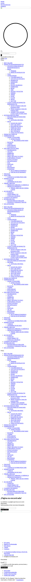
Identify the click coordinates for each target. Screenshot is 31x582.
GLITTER (13, 101)
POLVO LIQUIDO (12, 159)
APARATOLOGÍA (9, 178)
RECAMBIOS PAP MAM (21, 140)
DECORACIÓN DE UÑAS (11, 148)
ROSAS (13, 83)
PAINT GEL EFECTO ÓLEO (15, 156)
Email (2, 562)
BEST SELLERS (8, 63)
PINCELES (10, 164)
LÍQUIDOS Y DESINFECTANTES (16, 202)
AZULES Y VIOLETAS (17, 91)
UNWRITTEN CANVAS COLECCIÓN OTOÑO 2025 (19, 112)
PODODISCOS (11, 147)
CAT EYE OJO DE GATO (18, 79)
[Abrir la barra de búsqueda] (1, 51)
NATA (9, 121)
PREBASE (13, 71)
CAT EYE (9, 151)
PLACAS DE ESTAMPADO (18, 172)
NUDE (12, 96)
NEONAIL (10, 118)
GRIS (12, 90)
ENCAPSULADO (12, 161)
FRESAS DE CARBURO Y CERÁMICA (18, 185)
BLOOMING (11, 167)
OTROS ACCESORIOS (13, 196)
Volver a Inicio (5, 509)
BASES (9, 69)
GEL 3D (9, 166)
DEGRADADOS (11, 150)
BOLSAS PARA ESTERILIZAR (15, 200)
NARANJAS (14, 82)
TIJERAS (9, 143)
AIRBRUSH (10, 153)
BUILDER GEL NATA (17, 126)
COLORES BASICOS (16, 77)
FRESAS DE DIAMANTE (14, 186)
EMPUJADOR (11, 145)
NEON (13, 99)
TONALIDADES (12, 75)
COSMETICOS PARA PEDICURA (16, 177)
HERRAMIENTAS (9, 136)
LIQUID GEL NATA (16, 123)
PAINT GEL (10, 155)
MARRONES (14, 86)
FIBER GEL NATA (16, 128)
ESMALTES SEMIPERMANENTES (14, 64)
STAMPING (10, 169)
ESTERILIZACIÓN (9, 199)
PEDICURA (7, 175)
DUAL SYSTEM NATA (17, 132)
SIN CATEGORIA (9, 204)
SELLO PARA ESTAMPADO (18, 170)
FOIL (8, 162)
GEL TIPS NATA (15, 131)
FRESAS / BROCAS (9, 183)
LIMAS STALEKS (15, 139)
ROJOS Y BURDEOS (16, 85)
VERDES (13, 93)
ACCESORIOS (8, 191)
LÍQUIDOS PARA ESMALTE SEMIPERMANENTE (15, 66)
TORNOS (10, 180)
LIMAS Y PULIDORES (13, 137)
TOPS (9, 74)
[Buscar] (1, 55)
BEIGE (12, 88)
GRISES (13, 94)
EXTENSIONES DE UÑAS (11, 115)
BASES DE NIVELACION (18, 72)
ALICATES (10, 142)
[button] (15, 60)
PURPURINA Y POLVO (14, 158)
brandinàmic (20, 580)
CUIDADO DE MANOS (11, 197)
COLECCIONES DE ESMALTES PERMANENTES (16, 103)
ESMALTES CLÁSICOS (10, 134)
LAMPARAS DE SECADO (14, 181)
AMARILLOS (14, 80)
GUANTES (10, 193)
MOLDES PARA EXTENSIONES (16, 117)
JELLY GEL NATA (15, 129)
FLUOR (13, 98)
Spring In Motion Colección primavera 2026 (18, 106)
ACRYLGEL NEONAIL (17, 120)
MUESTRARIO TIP (12, 194)
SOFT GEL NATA (16, 124)
